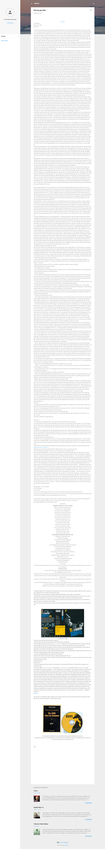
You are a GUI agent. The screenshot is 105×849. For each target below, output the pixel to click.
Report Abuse (4, 40)
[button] (91, 10)
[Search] (93, 4)
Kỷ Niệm (63, 21)
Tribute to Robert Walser (41, 824)
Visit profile (10, 23)
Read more (88, 803)
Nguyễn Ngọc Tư (39, 807)
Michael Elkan (65, 845)
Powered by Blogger (63, 842)
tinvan (36, 3)
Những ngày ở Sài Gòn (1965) (41, 447)
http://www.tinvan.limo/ (10, 19)
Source (35, 693)
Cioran (36, 791)
